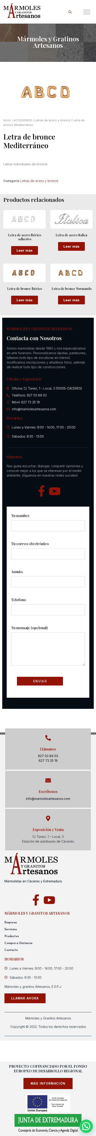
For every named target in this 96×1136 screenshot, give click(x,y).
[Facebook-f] (41, 491)
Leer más (25, 250)
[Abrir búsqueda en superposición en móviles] (71, 12)
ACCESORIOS (22, 120)
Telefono (18, 599)
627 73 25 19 (48, 760)
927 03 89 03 (48, 756)
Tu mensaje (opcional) (29, 627)
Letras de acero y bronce (52, 120)
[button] (87, 12)
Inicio (7, 120)
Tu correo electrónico (30, 543)
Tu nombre (20, 515)
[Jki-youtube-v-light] (54, 491)
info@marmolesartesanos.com (48, 798)
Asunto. (17, 571)
